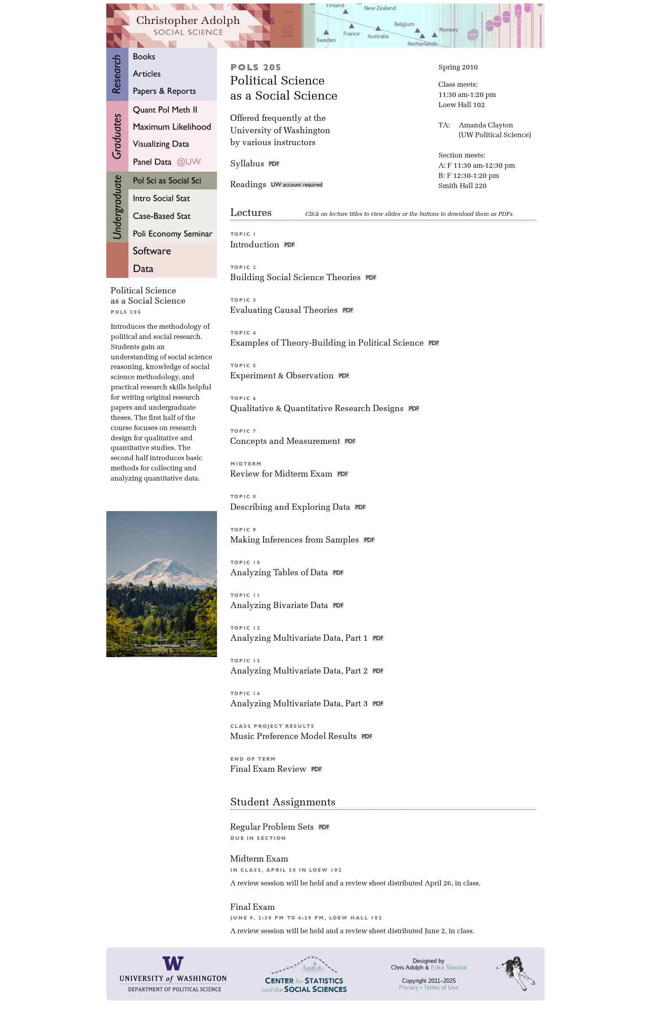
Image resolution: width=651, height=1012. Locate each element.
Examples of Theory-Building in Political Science (328, 343)
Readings (250, 185)
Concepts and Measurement (286, 442)
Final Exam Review (269, 770)
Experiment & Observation (283, 376)
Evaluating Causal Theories (285, 311)
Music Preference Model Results (294, 737)
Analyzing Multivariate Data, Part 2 (300, 671)
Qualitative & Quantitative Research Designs (318, 409)
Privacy (408, 987)
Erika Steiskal (449, 967)
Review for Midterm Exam (282, 474)
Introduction (256, 245)
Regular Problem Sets (273, 827)
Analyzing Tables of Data (280, 573)
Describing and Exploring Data (291, 508)
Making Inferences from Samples (295, 540)
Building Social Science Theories (296, 278)
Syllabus (247, 164)
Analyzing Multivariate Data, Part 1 (300, 639)
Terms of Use (441, 987)
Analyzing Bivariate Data (280, 606)
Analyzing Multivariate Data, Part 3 (300, 704)
